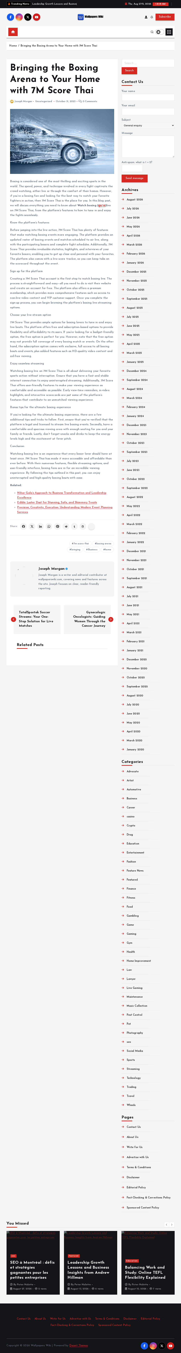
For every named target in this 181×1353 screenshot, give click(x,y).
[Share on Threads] (83, 526)
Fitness (131, 898)
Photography (135, 1033)
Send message (134, 178)
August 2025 (135, 308)
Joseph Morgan (23, 101)
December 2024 (137, 371)
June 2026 (133, 218)
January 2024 (135, 416)
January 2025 (135, 362)
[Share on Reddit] (66, 526)
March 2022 (134, 524)
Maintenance (135, 997)
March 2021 (134, 632)
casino (131, 816)
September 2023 (137, 452)
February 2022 (136, 533)
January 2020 (135, 749)
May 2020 (133, 723)
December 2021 (136, 551)
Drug (130, 834)
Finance (131, 889)
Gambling (133, 916)
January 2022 (135, 542)
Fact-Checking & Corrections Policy (149, 1197)
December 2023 (136, 425)
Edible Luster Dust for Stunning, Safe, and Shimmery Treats (57, 502)
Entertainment (135, 853)
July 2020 (133, 704)
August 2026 (135, 199)
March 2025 (134, 353)
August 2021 (134, 587)
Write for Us (134, 1147)
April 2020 (133, 731)
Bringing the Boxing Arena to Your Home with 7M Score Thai (59, 46)
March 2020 (134, 740)
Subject (126, 120)
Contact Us (134, 1127)
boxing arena (104, 543)
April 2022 (133, 515)
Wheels (131, 1105)
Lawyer (131, 979)
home (108, 549)
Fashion (131, 862)
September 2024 (137, 380)
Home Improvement (139, 961)
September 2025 (137, 299)
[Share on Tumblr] (74, 526)
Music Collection (137, 1006)
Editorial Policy (136, 1187)
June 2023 (133, 470)
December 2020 (137, 659)
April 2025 (133, 344)
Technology (134, 1078)
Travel (130, 1096)
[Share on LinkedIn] (40, 526)
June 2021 (133, 605)
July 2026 (133, 208)
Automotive (134, 789)
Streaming (133, 1069)
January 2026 (135, 263)
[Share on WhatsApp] (49, 526)
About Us (132, 1137)
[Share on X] (32, 526)
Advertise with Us (138, 1157)
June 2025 (133, 326)
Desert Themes (78, 1345)
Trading (131, 1087)
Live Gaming (134, 988)
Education (133, 844)
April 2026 (133, 236)
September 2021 (137, 578)
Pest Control (134, 1015)
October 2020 (136, 677)
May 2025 (133, 335)
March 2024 (134, 398)
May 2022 (133, 506)
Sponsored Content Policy (143, 1208)
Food (130, 907)
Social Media (135, 1051)
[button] (166, 1224)
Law (129, 970)
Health (131, 952)
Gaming (131, 934)
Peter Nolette (25, 1284)
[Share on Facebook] (23, 526)
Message (127, 133)
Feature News (135, 871)
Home (13, 46)
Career (131, 807)
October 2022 (136, 479)
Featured (132, 880)
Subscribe (165, 17)
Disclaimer (133, 1177)
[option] (33, 1263)
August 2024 (135, 389)
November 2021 (136, 560)
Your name (128, 91)
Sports (131, 1060)
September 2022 (137, 488)
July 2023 (133, 461)
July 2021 (132, 596)
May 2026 (133, 227)
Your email (128, 105)
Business (92, 549)
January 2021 (135, 650)
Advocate (132, 771)
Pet (129, 1024)
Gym (129, 943)
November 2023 (137, 434)
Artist (130, 780)
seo (129, 1042)
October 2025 (135, 290)
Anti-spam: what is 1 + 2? (137, 162)
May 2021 (133, 614)
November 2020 (137, 668)
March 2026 (134, 245)
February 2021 (135, 641)
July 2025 (133, 317)
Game (130, 925)
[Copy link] (91, 526)
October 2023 (135, 443)
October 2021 (135, 569)
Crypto (131, 825)
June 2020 (133, 713)
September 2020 (137, 686)
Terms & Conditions (139, 1167)
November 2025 (137, 281)
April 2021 (133, 623)
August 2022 (135, 497)
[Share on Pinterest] (57, 526)
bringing (75, 549)
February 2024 (136, 407)
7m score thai (81, 543)
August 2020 (135, 695)
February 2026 (136, 254)
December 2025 (136, 272)
